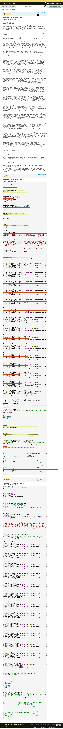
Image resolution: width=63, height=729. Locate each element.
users (53, 3)
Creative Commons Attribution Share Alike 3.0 (42, 727)
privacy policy (13, 724)
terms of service (20, 724)
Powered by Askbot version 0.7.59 (9, 726)
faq (6, 724)
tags (48, 3)
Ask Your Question (55, 6)
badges (59, 3)
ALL (6, 6)
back (13, 10)
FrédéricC (41, 479)
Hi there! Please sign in (6, 3)
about (3, 724)
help (14, 3)
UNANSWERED (11, 6)
